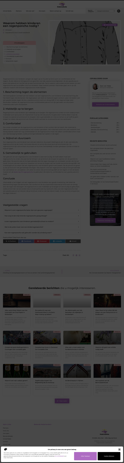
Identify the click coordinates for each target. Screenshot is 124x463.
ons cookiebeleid (59, 456)
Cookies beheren (109, 456)
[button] (119, 449)
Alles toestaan (85, 456)
